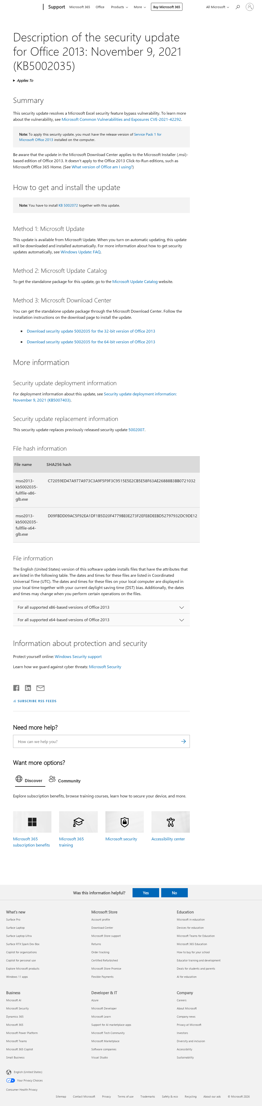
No (174, 892)
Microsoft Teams (16, 1041)
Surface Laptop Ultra (19, 936)
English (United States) (28, 1072)
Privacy (106, 1096)
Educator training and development (199, 960)
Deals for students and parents (196, 968)
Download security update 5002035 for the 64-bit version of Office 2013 (91, 341)
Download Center (102, 927)
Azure (95, 1000)
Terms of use (126, 1096)
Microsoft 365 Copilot (19, 1049)
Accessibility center (168, 838)
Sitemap (61, 1096)
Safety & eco (170, 1096)
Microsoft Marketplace (105, 1041)
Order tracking (100, 952)
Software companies (103, 1049)
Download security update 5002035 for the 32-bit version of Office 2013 (91, 331)
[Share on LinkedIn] (26, 687)
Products (117, 7)
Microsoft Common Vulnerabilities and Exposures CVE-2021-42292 (121, 119)
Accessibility (184, 1049)
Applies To (25, 80)
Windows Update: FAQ (81, 251)
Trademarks (147, 1096)
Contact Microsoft (84, 1096)
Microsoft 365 (79, 7)
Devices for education (190, 927)
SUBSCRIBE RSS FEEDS (37, 701)
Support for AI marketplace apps (111, 1025)
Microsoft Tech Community (108, 1033)
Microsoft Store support (106, 936)
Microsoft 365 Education (192, 944)
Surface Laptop (15, 927)
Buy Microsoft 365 (166, 7)
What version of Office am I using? (102, 166)
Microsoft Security (105, 666)
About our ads (212, 1096)
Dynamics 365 (15, 1016)
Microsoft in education (191, 919)
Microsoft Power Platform (22, 1033)
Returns (96, 944)
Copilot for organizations (21, 952)
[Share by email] (38, 687)
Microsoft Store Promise (106, 968)
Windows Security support (78, 656)
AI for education (186, 977)
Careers (182, 1000)
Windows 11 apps (17, 977)
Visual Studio (99, 1057)
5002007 (136, 429)
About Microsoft (187, 1008)
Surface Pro (13, 919)
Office (100, 7)
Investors (182, 1033)
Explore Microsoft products (22, 968)
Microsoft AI (13, 1000)
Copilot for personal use (21, 960)
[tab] (30, 780)
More (138, 7)
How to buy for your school (193, 952)
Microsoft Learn (101, 1016)
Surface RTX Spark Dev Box (22, 944)
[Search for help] (237, 6)
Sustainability (185, 1057)
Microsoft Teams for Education (196, 936)
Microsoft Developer (104, 1008)
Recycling (190, 1096)
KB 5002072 (68, 205)
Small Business (15, 1057)
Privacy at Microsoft (189, 1025)
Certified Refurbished (104, 960)
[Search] (183, 741)
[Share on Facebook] (16, 687)
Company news (186, 1016)
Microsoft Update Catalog (135, 281)
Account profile (100, 919)
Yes (146, 892)
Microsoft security (121, 838)
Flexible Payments (102, 977)
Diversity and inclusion (191, 1041)
